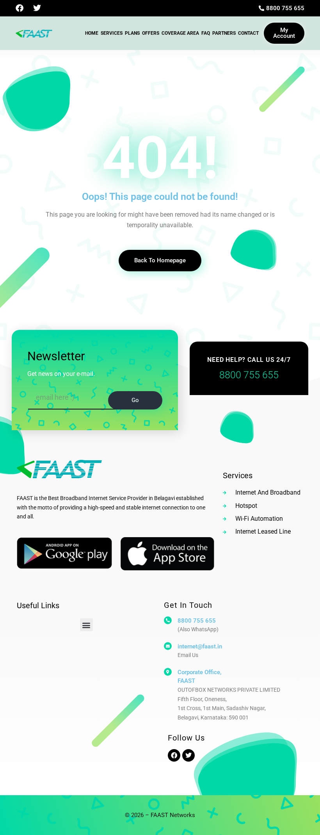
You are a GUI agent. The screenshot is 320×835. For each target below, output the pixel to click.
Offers (150, 33)
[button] (86, 624)
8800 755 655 (197, 620)
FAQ (205, 33)
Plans (132, 33)
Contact (248, 33)
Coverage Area (180, 33)
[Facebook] (19, 8)
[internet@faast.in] (168, 646)
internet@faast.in (200, 646)
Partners (224, 33)
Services (112, 33)
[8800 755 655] (168, 620)
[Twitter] (37, 8)
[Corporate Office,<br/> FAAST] (168, 672)
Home (91, 33)
